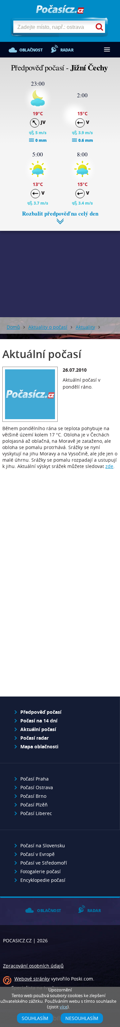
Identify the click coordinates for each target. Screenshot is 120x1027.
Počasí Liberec (36, 813)
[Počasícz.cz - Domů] (60, 10)
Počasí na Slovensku (42, 845)
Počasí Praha (34, 779)
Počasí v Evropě (37, 854)
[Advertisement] (60, 269)
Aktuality (85, 327)
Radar (66, 50)
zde (109, 466)
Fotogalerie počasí (40, 871)
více (63, 1007)
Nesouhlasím (81, 1018)
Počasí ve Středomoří (43, 863)
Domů (13, 327)
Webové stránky (32, 979)
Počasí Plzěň (34, 804)
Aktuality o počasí (47, 327)
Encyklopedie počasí (42, 880)
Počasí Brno (33, 796)
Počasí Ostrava (36, 787)
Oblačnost (30, 50)
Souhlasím (35, 1018)
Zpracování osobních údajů (33, 966)
